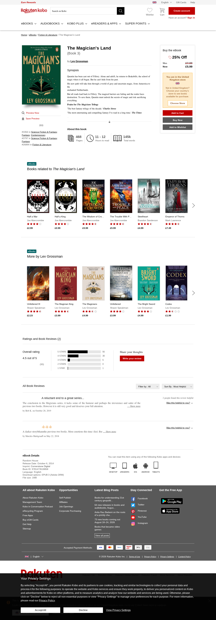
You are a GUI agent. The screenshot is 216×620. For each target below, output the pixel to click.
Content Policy (184, 557)
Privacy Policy (150, 557)
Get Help (27, 524)
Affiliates (63, 502)
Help (192, 2)
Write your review (132, 358)
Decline (83, 610)
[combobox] (148, 386)
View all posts (102, 535)
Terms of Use (134, 557)
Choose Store (177, 103)
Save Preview (32, 118)
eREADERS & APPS (104, 23)
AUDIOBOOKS (50, 23)
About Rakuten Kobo (33, 497)
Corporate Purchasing (70, 511)
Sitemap (27, 528)
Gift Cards (181, 2)
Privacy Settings (167, 557)
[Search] (120, 11)
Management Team (32, 502)
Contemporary (38, 135)
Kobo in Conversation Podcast (38, 506)
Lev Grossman (79, 61)
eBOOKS (27, 23)
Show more (133, 406)
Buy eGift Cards (30, 520)
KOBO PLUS (75, 23)
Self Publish (65, 497)
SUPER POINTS (136, 23)
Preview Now (32, 113)
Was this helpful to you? (178, 403)
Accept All (40, 610)
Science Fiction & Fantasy (44, 132)
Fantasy (26, 135)
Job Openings (66, 506)
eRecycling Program (33, 511)
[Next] (193, 205)
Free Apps (28, 515)
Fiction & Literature (41, 144)
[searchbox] (87, 11)
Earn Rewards (28, 2)
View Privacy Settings (118, 610)
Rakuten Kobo (34, 10)
